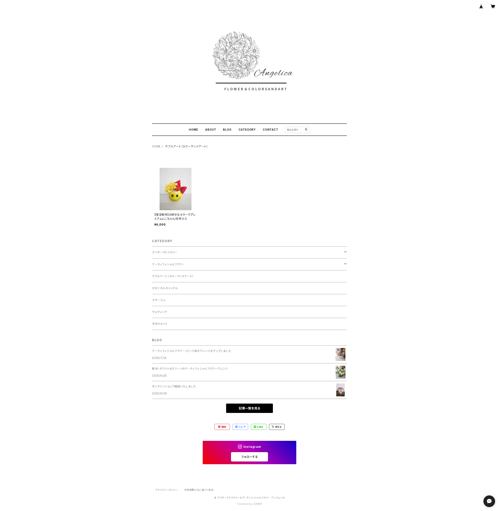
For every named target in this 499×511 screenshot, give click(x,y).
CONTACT (270, 129)
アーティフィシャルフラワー (168, 264)
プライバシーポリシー (166, 489)
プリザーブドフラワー (165, 252)
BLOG (227, 129)
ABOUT (210, 129)
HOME (193, 129)
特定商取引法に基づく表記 (199, 489)
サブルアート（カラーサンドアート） (173, 276)
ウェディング (159, 312)
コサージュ (158, 300)
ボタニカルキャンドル (165, 288)
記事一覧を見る (249, 408)
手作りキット (160, 323)
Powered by (245, 503)
